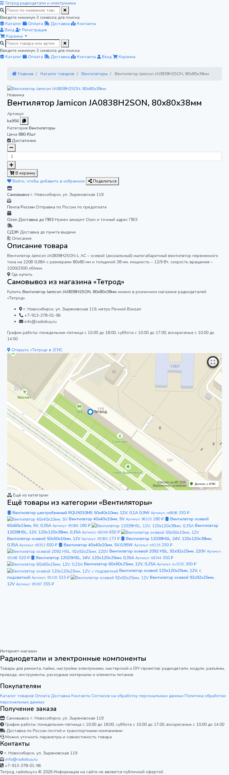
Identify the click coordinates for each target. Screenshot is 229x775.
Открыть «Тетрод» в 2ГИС (36, 350)
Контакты (80, 696)
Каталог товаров (17, 696)
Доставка (60, 696)
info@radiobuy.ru (21, 759)
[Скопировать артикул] (24, 121)
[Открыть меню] (2, 3)
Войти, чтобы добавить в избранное (48, 181)
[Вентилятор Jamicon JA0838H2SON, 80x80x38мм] (56, 88)
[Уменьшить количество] (11, 148)
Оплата (42, 696)
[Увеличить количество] (11, 165)
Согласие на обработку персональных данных (137, 696)
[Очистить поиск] (65, 10)
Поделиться (104, 181)
